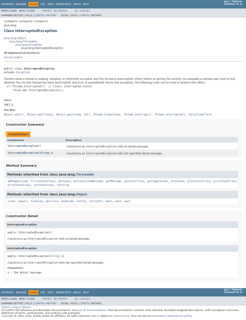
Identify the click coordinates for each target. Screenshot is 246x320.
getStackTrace (134, 181)
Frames (47, 10)
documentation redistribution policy (169, 315)
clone (11, 201)
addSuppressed (17, 181)
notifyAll (96, 201)
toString (63, 184)
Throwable (85, 174)
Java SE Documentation (91, 310)
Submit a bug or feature (16, 307)
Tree (50, 4)
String (44, 152)
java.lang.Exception (28, 44)
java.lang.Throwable (23, 41)
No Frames (60, 10)
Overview (7, 4)
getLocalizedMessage (88, 181)
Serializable (13, 57)
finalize (37, 201)
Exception (23, 72)
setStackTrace (44, 184)
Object (81, 194)
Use (42, 4)
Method (51, 15)
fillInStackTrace (43, 181)
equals (22, 201)
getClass (52, 201)
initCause (177, 181)
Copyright (7, 315)
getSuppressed (157, 181)
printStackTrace (198, 181)
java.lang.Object (15, 38)
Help (86, 4)
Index (77, 4)
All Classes (82, 10)
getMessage (113, 181)
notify (81, 201)
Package (21, 4)
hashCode (67, 201)
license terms (121, 315)
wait (109, 201)
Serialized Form (199, 114)
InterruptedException (22, 145)
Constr (39, 15)
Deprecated (63, 4)
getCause (64, 181)
